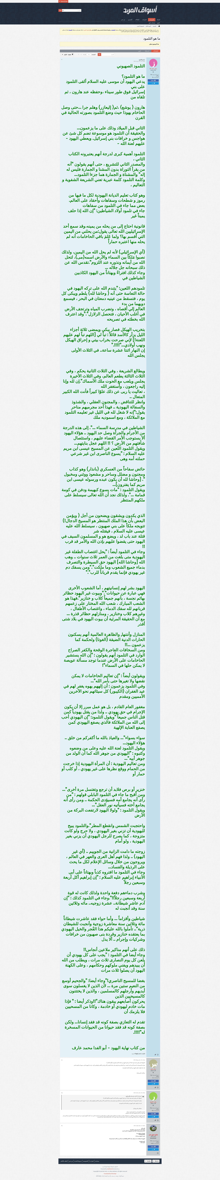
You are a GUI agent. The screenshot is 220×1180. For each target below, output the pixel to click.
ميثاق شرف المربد (88, 30)
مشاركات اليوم (152, 23)
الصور (139, 51)
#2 (62, 1060)
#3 (62, 1092)
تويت (152, 83)
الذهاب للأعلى (63, 1161)
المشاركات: (156, 77)
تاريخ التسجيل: (155, 74)
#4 (62, 1125)
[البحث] (60, 10)
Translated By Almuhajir (110, 1173)
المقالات (137, 19)
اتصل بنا (92, 1161)
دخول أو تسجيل (64, 1)
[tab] (155, 51)
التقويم (158, 23)
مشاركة (152, 80)
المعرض (130, 19)
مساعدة (97, 1161)
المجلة (158, 19)
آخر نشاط (147, 51)
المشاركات (155, 51)
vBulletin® (110, 1169)
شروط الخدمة (78, 1161)
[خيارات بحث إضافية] (63, 10)
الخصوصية (85, 1161)
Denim (157, 1161)
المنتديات (151, 19)
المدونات (144, 19)
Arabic (149, 1161)
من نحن (123, 19)
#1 (61, 59)
